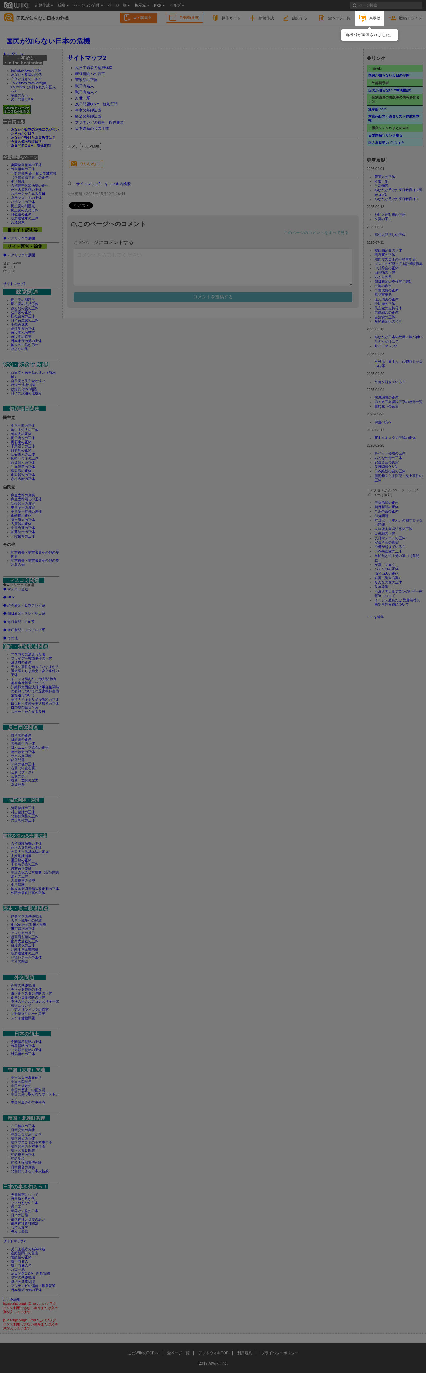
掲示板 (374, 18)
